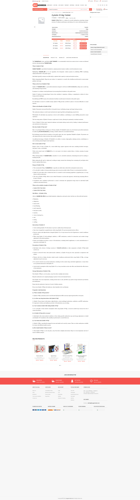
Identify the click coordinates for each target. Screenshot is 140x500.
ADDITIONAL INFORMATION (72, 57)
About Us (34, 390)
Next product (73, 12)
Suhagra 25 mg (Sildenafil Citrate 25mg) (81, 356)
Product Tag (54, 57)
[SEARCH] (90, 9)
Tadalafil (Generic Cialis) (67, 358)
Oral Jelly (71, 359)
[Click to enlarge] (34, 27)
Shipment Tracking (61, 398)
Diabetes (72, 400)
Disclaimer (35, 394)
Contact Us (35, 398)
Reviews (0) (61, 57)
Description (46, 57)
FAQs (33, 392)
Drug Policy (47, 396)
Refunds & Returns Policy (50, 392)
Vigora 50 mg (53, 355)
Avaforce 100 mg (39, 355)
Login (59, 390)
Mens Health (39, 357)
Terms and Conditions (37, 396)
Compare (55, 17)
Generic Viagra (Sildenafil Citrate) (97, 47)
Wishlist (59, 396)
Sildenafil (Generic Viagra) (53, 358)
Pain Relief (73, 396)
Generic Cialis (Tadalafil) (96, 51)
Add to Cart (83, 43)
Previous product (70, 12)
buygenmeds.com (70, 498)
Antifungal (73, 392)
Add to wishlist (62, 17)
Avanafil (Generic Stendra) (39, 358)
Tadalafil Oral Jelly (69, 360)
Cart (59, 392)
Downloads (60, 394)
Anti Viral (72, 390)
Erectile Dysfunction (58, 12)
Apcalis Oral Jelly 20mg (67, 355)
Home (53, 12)
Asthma (72, 398)
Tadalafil (63, 360)
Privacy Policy (47, 394)
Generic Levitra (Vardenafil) (96, 49)
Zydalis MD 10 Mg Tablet (39, 188)
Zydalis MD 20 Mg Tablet (39, 190)
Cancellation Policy (49, 390)
